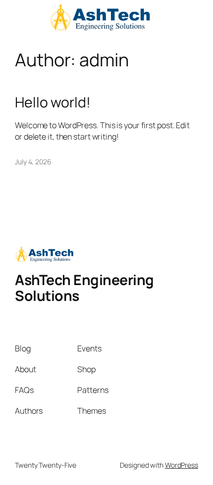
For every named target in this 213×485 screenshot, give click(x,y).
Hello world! (53, 102)
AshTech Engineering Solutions (84, 287)
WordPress (181, 465)
